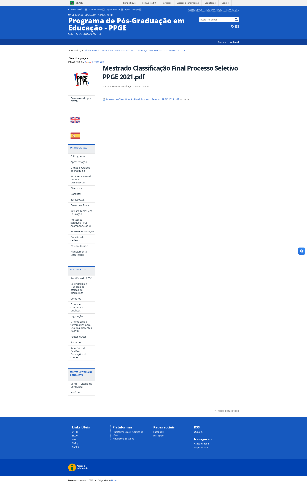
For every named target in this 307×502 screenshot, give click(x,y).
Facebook (237, 26)
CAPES (75, 447)
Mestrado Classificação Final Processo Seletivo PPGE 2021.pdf (143, 99)
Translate (98, 62)
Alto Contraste (214, 9)
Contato (222, 42)
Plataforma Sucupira (123, 438)
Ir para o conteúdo (77, 9)
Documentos (117, 50)
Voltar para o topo (228, 410)
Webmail (234, 42)
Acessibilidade (195, 9)
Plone (114, 480)
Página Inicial (91, 50)
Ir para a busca (114, 9)
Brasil (79, 2)
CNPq (75, 443)
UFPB (75, 431)
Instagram (232, 26)
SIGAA (75, 435)
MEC (74, 439)
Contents (104, 50)
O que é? (198, 431)
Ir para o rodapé (133, 9)
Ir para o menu (96, 9)
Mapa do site (232, 9)
